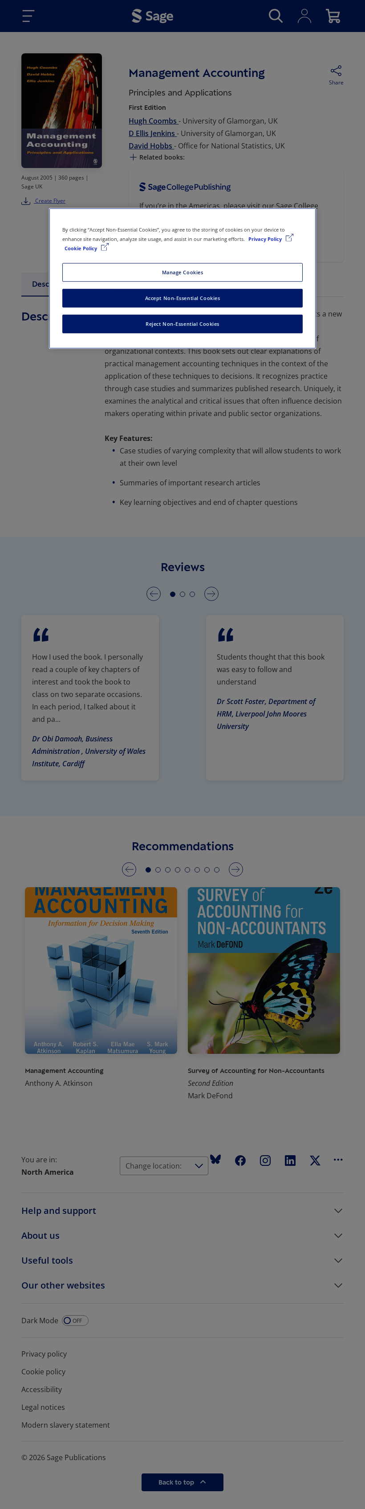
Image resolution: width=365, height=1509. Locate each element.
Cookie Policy (81, 248)
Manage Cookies (182, 272)
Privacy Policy (265, 239)
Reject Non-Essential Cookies (182, 323)
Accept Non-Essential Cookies (182, 298)
